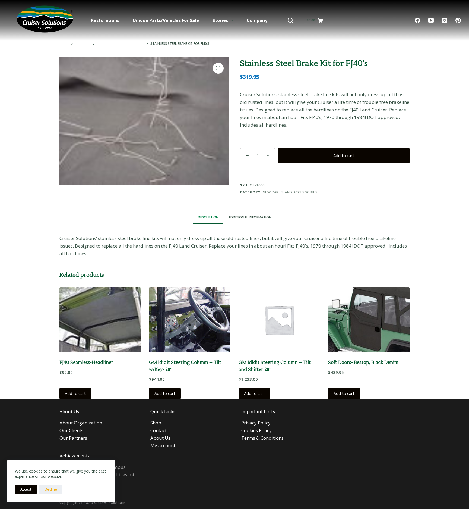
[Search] (290, 20)
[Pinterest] (458, 20)
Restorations (105, 20)
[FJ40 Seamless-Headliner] (100, 319)
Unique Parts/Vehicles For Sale (166, 20)
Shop (155, 423)
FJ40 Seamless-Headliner (86, 363)
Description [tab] (208, 217)
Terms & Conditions (262, 438)
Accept (25, 489)
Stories (220, 20)
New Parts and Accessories (290, 192)
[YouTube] (431, 20)
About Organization (80, 423)
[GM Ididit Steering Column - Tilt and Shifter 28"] (279, 319)
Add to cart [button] (75, 393)
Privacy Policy (256, 423)
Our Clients (71, 430)
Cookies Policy (256, 430)
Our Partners (73, 438)
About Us (160, 438)
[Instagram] (444, 20)
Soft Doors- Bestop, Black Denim (363, 363)
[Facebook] (417, 20)
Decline (51, 489)
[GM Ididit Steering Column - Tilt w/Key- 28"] (189, 319)
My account (162, 445)
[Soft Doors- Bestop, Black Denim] (369, 319)
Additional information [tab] (249, 217)
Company (257, 20)
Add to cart (343, 155)
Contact (158, 430)
